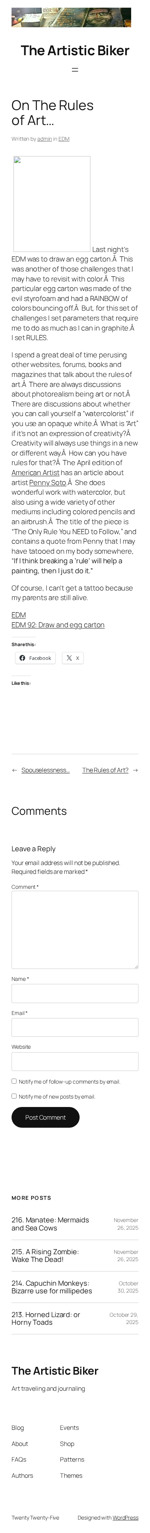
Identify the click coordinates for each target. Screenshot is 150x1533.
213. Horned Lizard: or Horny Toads (46, 1318)
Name (20, 978)
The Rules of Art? (105, 770)
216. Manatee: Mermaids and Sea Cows (50, 1224)
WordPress (125, 1517)
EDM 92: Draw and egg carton (58, 624)
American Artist (36, 472)
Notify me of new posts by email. (57, 1096)
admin (44, 138)
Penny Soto (47, 482)
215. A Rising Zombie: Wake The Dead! (45, 1255)
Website (21, 1046)
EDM (64, 138)
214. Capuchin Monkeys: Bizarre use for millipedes (52, 1287)
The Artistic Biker (75, 50)
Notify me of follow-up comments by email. (69, 1081)
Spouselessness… (46, 770)
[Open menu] (75, 69)
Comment (25, 886)
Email (20, 1013)
